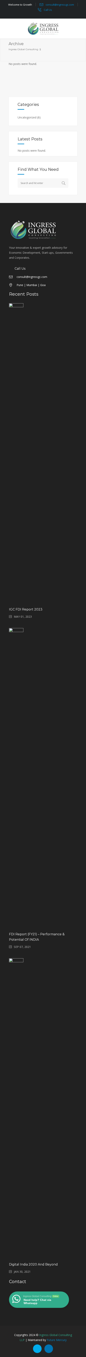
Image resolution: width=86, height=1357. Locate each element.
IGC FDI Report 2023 (25, 609)
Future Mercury (57, 1340)
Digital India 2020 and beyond (33, 1264)
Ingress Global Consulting (23, 49)
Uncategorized (27, 117)
